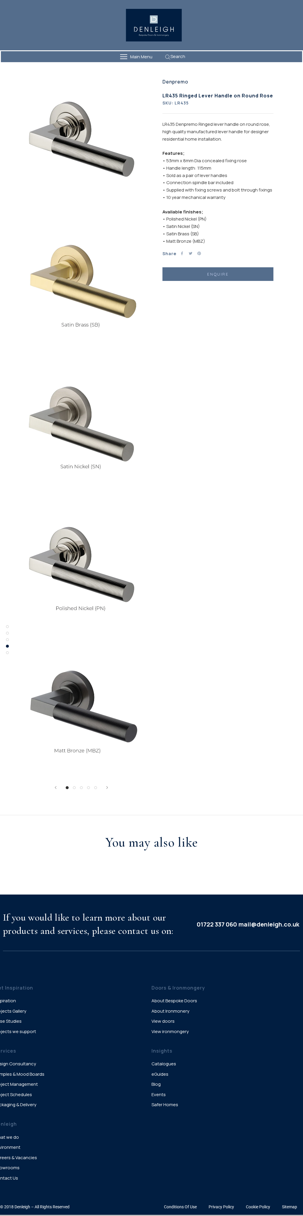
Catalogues (164, 1064)
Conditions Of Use (180, 1206)
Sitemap (289, 1206)
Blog (156, 1084)
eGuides (160, 1074)
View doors (163, 1021)
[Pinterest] (199, 253)
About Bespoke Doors (174, 1001)
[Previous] (56, 787)
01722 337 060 (217, 924)
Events (159, 1094)
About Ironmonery (170, 1011)
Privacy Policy (221, 1206)
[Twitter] (190, 253)
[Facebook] (182, 253)
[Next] (107, 787)
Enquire (217, 274)
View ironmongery (170, 1031)
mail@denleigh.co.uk (268, 924)
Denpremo (175, 81)
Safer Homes (165, 1104)
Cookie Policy (258, 1206)
